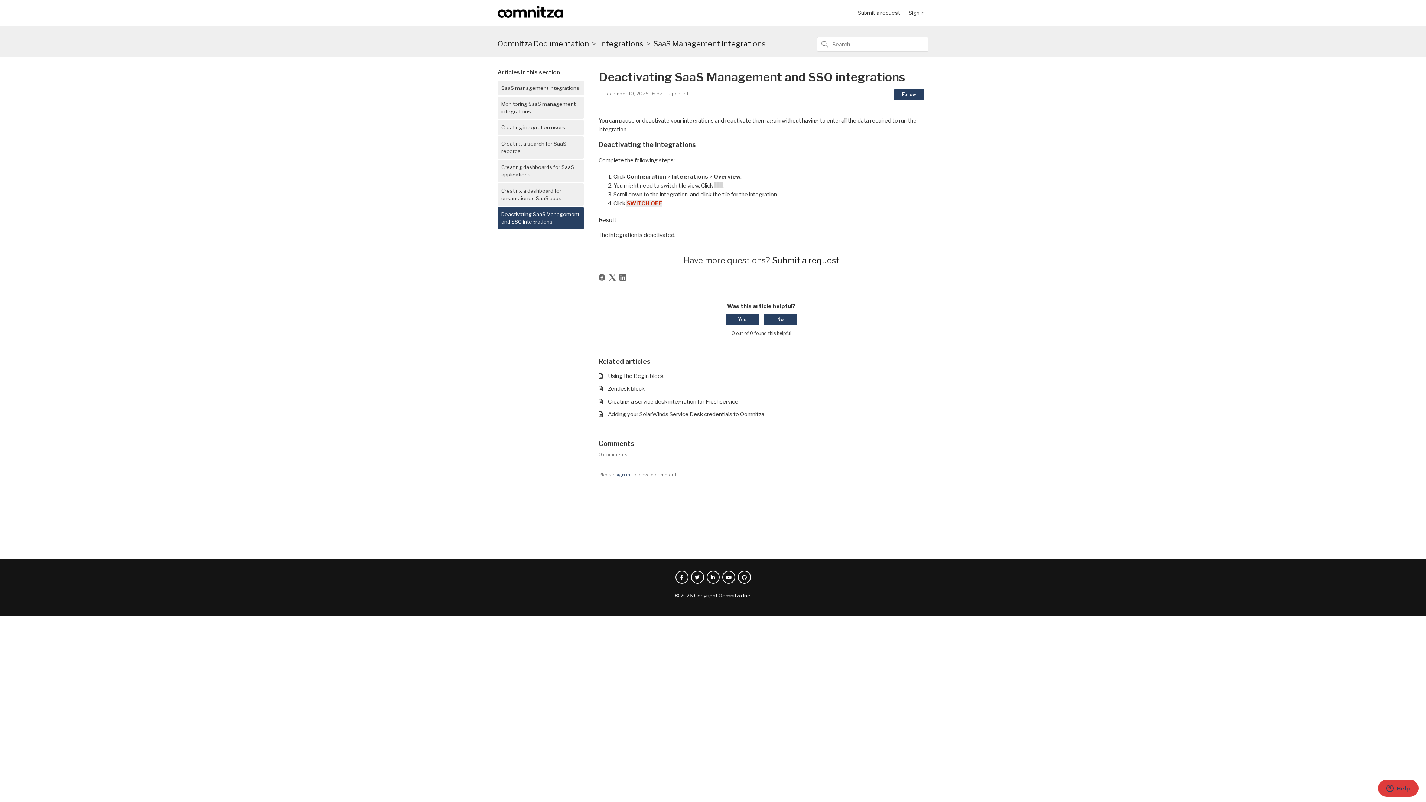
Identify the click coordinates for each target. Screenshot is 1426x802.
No (780, 319)
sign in (622, 474)
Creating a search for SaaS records (533, 147)
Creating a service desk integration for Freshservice (673, 401)
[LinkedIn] (622, 277)
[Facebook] (602, 277)
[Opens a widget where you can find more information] (1398, 789)
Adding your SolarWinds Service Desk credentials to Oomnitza (686, 414)
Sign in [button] (917, 13)
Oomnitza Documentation (543, 43)
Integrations (621, 43)
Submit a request (879, 13)
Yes (742, 319)
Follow (909, 94)
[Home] (530, 16)
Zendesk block (626, 388)
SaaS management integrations (540, 88)
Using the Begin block (636, 376)
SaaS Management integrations (710, 43)
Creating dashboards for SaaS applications (537, 170)
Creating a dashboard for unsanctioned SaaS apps (531, 194)
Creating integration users (533, 127)
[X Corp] (612, 277)
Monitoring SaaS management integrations (538, 107)
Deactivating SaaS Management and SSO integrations (540, 218)
